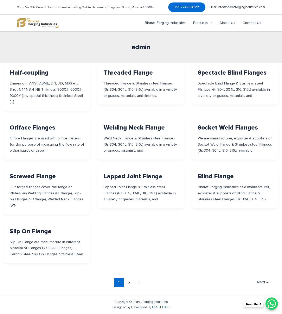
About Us (227, 23)
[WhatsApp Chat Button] (271, 303)
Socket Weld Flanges (228, 128)
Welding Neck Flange (134, 128)
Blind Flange (216, 176)
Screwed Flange (33, 176)
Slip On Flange (30, 231)
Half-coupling (29, 73)
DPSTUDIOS (160, 307)
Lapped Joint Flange (133, 176)
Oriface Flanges (32, 128)
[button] (186, 7)
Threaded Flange (128, 73)
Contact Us (252, 23)
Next (263, 282)
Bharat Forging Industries (165, 23)
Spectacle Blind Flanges (232, 73)
